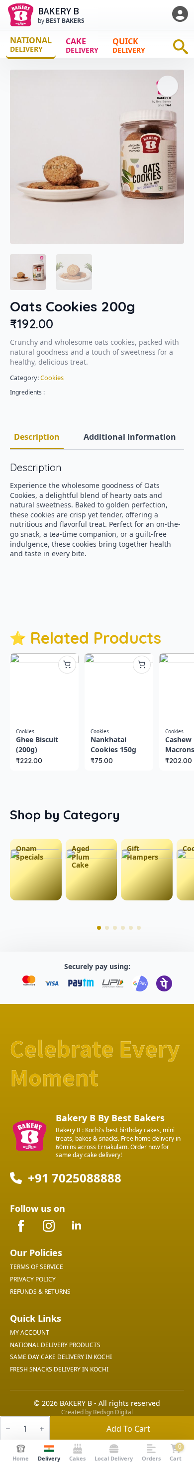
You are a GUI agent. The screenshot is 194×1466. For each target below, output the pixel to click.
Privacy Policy (33, 1279)
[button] (167, 86)
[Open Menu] (180, 14)
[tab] (37, 436)
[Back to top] (173, 1405)
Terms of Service (36, 1267)
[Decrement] (7, 1429)
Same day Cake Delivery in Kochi (61, 1357)
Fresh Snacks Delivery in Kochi (59, 1369)
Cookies (52, 377)
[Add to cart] (67, 665)
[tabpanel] (97, 510)
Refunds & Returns (40, 1292)
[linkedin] (77, 1226)
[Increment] (41, 1429)
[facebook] (21, 1226)
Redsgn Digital (113, 1412)
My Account (29, 1333)
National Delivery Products (55, 1345)
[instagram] (49, 1226)
